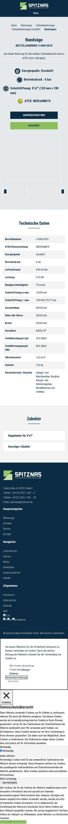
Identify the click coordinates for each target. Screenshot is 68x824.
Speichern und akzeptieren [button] (13, 822)
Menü (36, 13)
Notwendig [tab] (5, 746)
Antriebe (7, 523)
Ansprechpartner (34, 115)
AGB (5, 611)
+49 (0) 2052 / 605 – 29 (24, 497)
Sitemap (7, 605)
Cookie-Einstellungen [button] (19, 669)
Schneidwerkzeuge (45, 25)
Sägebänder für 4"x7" (20, 435)
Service (7, 528)
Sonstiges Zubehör (19, 446)
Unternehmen (10, 551)
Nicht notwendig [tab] (8, 778)
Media (6, 561)
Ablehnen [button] (13, 673)
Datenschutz (9, 600)
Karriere (7, 556)
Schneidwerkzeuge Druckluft (26, 29)
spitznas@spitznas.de (21, 502)
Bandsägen (50, 29)
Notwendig (8, 750)
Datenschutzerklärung (16, 677)
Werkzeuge (26, 25)
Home (14, 25)
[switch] (1, 782)
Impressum (9, 594)
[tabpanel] (34, 767)
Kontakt (7, 534)
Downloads (8, 567)
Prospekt (34, 125)
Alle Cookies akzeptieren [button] (21, 665)
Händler (7, 578)
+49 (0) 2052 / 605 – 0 (23, 492)
